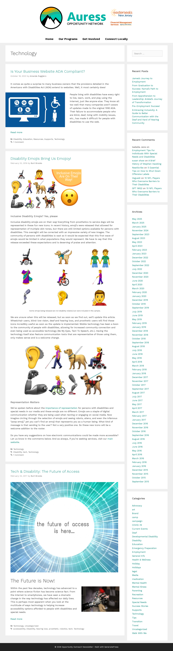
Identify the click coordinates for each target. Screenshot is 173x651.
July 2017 (137, 396)
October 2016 (139, 431)
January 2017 (139, 420)
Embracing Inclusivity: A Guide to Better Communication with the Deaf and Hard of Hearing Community (145, 116)
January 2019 (139, 327)
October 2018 (139, 338)
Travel (135, 625)
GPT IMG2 (137, 188)
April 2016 (137, 454)
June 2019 (137, 315)
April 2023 (137, 246)
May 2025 (137, 219)
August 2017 (138, 392)
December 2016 (140, 423)
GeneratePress (111, 647)
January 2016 (139, 466)
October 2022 (139, 261)
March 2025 (138, 222)
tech (25, 452)
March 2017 (138, 412)
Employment (139, 552)
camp (135, 517)
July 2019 (137, 311)
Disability (17, 139)
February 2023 (139, 250)
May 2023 (137, 242)
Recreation (137, 594)
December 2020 (140, 273)
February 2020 (139, 292)
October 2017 (139, 385)
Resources (38, 139)
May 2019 (137, 319)
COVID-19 (137, 525)
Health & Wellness (141, 559)
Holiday (136, 563)
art (133, 509)
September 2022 (140, 265)
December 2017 (140, 377)
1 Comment (18, 142)
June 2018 (137, 354)
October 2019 (139, 304)
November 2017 (140, 381)
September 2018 (140, 342)
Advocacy (137, 505)
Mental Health (139, 583)
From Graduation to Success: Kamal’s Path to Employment (145, 88)
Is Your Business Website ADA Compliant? (48, 71)
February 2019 (139, 323)
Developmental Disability (145, 536)
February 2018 (139, 369)
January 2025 (139, 226)
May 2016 (137, 450)
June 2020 (137, 280)
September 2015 (140, 481)
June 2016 (137, 446)
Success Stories (140, 606)
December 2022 (140, 257)
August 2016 (138, 439)
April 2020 (137, 284)
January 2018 (139, 373)
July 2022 (137, 269)
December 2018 (140, 331)
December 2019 (140, 300)
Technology (59, 139)
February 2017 (139, 416)
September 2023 (140, 234)
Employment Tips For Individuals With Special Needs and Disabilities (144, 153)
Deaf (134, 532)
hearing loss (42, 629)
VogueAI (136, 178)
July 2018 (137, 350)
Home (49, 39)
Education (27, 139)
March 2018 (138, 365)
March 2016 (138, 458)
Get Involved (91, 39)
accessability (19, 629)
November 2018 (140, 335)
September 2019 (140, 307)
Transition (137, 621)
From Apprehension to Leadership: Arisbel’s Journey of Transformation (147, 99)
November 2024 (140, 230)
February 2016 (139, 462)
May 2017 (137, 404)
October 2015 (139, 477)
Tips (134, 617)
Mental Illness (139, 587)
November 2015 (140, 474)
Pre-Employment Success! (146, 106)
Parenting (137, 590)
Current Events (140, 529)
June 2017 (137, 400)
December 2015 (140, 470)
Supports (48, 139)
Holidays (136, 567)
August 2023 (138, 238)
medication (138, 579)
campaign (137, 521)
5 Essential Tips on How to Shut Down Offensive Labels (146, 170)
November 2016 (140, 427)
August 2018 (138, 346)
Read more (16, 132)
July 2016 (137, 443)
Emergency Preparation (144, 548)
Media (135, 575)
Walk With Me (139, 633)
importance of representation (61, 408)
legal (134, 571)
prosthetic (54, 629)
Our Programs (68, 39)
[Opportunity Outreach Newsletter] (86, 17)
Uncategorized (31, 626)
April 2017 (137, 408)
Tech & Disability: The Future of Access (45, 471)
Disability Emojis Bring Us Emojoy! (41, 158)
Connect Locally (116, 39)
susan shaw (138, 160)
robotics (63, 629)
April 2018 (137, 362)
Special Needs (139, 602)
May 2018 (137, 358)
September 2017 (140, 389)
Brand (135, 513)
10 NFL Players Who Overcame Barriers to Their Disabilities (146, 181)
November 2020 (140, 277)
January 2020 (139, 296)
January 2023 (139, 253)
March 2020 (138, 288)
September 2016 (140, 435)
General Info (138, 556)
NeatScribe (137, 167)
